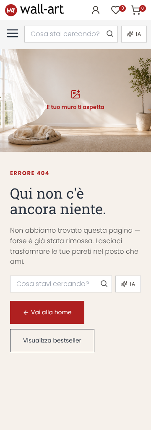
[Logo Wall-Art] (34, 9)
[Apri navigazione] (12, 33)
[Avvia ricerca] (109, 34)
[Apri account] (96, 10)
